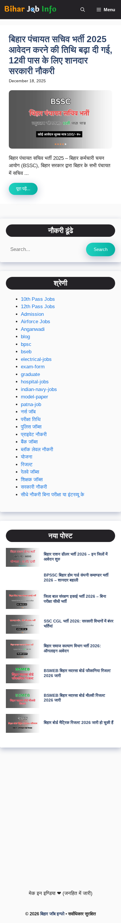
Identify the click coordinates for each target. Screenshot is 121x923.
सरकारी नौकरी (34, 487)
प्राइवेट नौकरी (34, 434)
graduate (30, 374)
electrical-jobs (36, 359)
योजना (26, 457)
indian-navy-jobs (39, 389)
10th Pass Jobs (38, 299)
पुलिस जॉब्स (31, 427)
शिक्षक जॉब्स (32, 479)
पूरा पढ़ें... (23, 188)
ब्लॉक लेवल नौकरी (37, 449)
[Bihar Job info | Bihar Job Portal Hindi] (30, 9)
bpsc (26, 344)
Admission (32, 314)
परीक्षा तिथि (31, 419)
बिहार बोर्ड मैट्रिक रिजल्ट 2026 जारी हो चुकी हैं (78, 722)
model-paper (34, 397)
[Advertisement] (60, 817)
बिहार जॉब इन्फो (52, 913)
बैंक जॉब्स (29, 442)
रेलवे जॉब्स (30, 472)
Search (100, 249)
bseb (26, 351)
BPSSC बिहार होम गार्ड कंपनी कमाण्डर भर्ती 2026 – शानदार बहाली (76, 577)
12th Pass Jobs (38, 306)
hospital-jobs (35, 382)
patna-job (31, 404)
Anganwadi (33, 329)
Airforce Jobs (35, 321)
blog (25, 336)
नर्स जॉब (28, 412)
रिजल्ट (27, 464)
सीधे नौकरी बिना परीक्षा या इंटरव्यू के (52, 494)
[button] (83, 9)
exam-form (33, 366)
